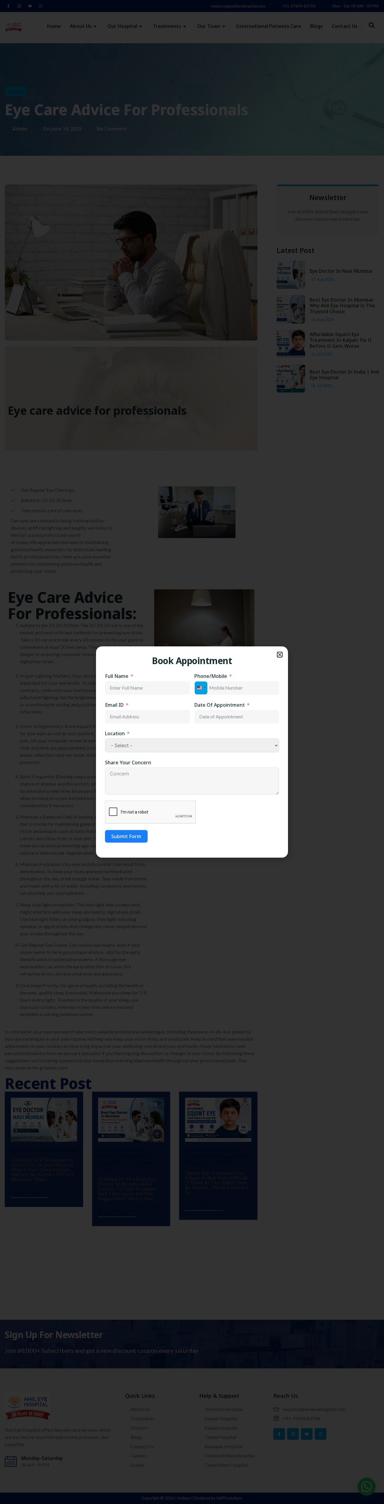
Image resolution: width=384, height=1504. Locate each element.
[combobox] (201, 687)
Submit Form (126, 836)
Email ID (114, 705)
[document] (192, 752)
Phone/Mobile (210, 676)
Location (115, 733)
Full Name (116, 676)
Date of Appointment (219, 705)
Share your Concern (128, 762)
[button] (280, 654)
